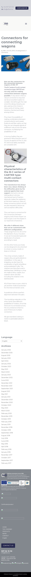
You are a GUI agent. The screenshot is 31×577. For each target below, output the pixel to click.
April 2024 (4, 361)
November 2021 (6, 386)
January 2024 (6, 364)
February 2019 (6, 422)
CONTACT (5, 536)
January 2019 (5, 424)
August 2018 (5, 435)
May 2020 (4, 408)
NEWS (4, 533)
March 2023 (5, 372)
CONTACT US (8, 546)
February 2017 (6, 463)
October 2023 (6, 366)
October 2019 (6, 419)
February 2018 (6, 449)
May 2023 (4, 369)
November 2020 (7, 402)
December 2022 (7, 377)
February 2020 (6, 413)
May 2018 (4, 444)
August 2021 (5, 391)
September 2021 (7, 388)
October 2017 (6, 457)
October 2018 (6, 430)
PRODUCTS (6, 531)
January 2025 (6, 358)
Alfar (4, 50)
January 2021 (5, 397)
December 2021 (6, 383)
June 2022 (5, 380)
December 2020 (7, 399)
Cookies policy (18, 574)
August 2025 (5, 355)
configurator (22, 8)
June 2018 (4, 441)
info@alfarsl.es (5, 553)
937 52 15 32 (6, 551)
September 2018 (7, 433)
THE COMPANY (7, 529)
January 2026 (6, 350)
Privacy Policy (8, 574)
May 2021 (4, 394)
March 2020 (5, 410)
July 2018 (4, 438)
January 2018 (6, 452)
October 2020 (6, 405)
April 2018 (4, 446)
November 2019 (6, 416)
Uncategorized (20, 50)
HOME (4, 527)
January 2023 (6, 375)
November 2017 (6, 455)
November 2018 (6, 427)
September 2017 (7, 460)
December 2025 (6, 352)
